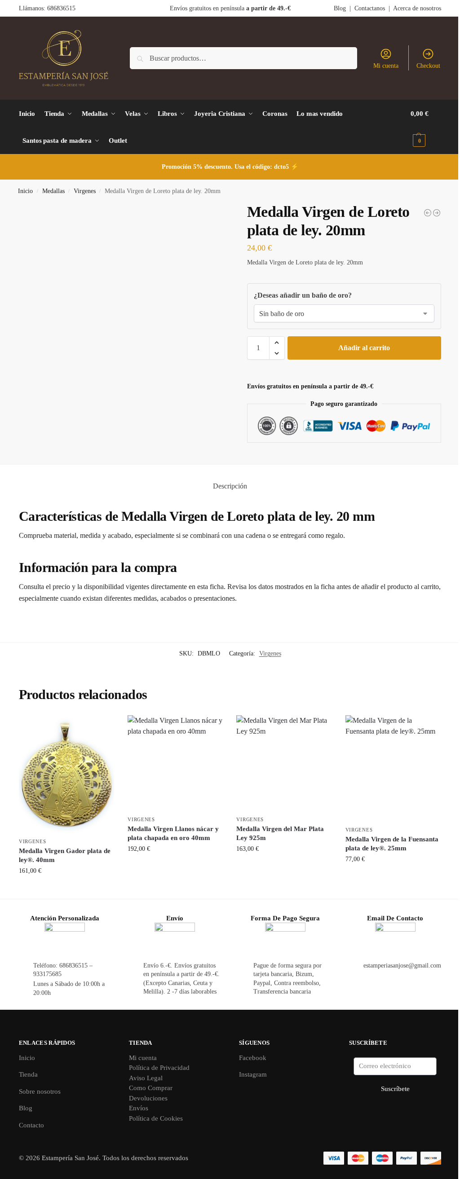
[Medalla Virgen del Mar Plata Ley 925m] (284, 762)
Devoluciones (148, 1098)
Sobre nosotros (40, 1091)
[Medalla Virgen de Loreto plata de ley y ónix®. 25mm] (427, 212)
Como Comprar (150, 1087)
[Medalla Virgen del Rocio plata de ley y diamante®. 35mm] (436, 212)
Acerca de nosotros (417, 8)
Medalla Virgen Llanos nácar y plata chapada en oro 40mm (173, 833)
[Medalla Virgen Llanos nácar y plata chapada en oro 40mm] (175, 762)
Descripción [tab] (230, 486)
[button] (426, 127)
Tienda (28, 1074)
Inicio (25, 191)
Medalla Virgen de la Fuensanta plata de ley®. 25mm (391, 844)
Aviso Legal (146, 1078)
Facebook (252, 1057)
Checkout (428, 65)
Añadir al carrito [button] (67, 889)
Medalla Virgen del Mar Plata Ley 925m (280, 833)
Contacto (31, 1125)
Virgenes (85, 191)
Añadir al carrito (364, 348)
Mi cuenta (385, 65)
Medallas (53, 191)
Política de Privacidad (159, 1067)
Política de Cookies (156, 1118)
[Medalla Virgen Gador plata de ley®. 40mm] (66, 773)
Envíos (138, 1108)
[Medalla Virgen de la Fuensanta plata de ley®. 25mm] (393, 768)
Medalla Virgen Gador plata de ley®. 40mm (65, 855)
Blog (340, 8)
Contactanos (369, 8)
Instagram (253, 1074)
